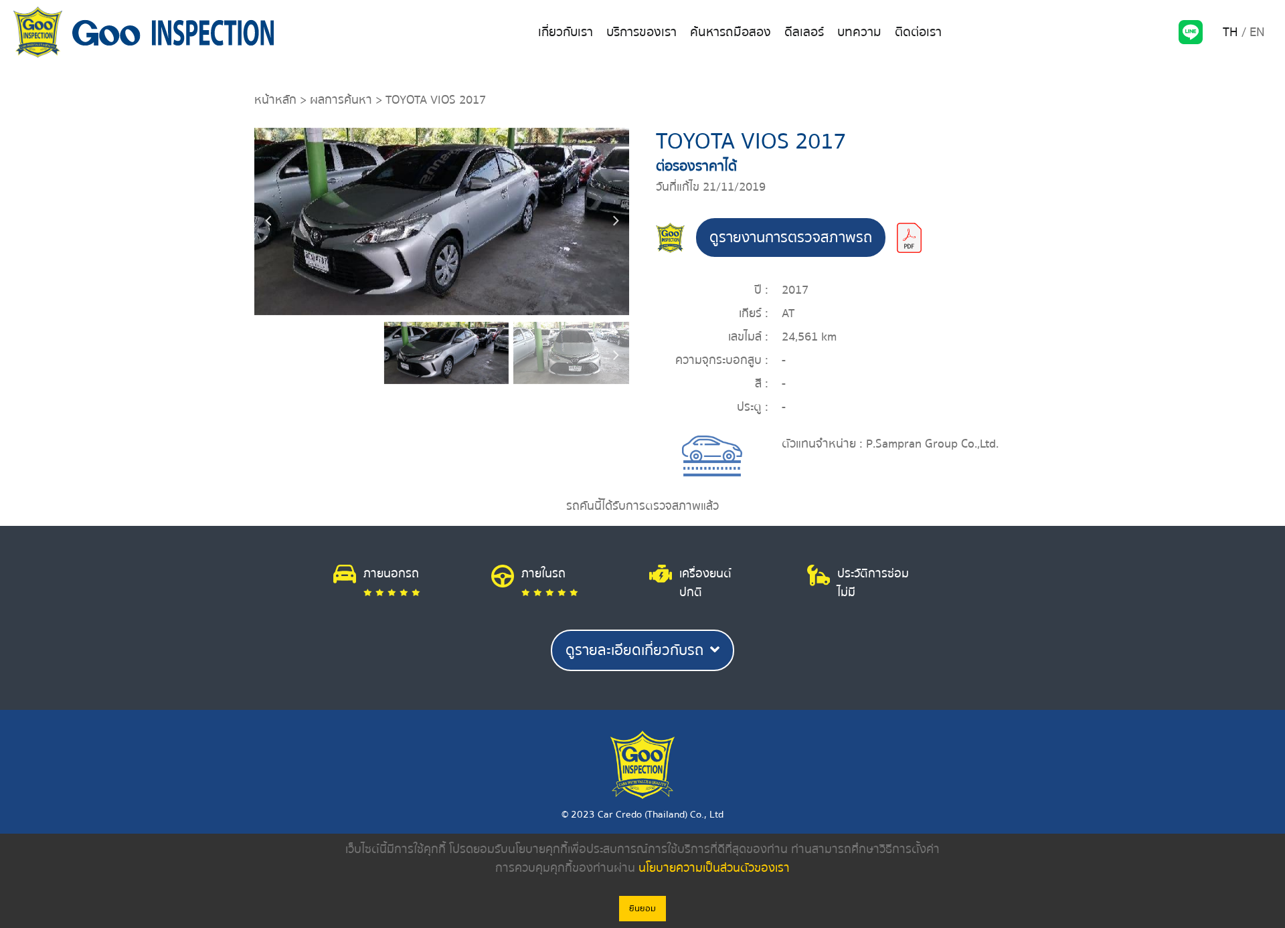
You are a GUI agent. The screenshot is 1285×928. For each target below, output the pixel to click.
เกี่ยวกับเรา (565, 32)
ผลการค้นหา (341, 100)
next (616, 221)
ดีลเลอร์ (804, 32)
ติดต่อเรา (918, 32)
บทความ (859, 32)
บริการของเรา (641, 32)
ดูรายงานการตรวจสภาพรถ (790, 237)
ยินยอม (642, 908)
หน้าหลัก (275, 100)
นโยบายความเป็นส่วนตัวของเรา (714, 868)
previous (268, 221)
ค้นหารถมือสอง (730, 32)
